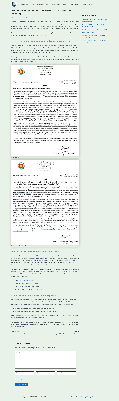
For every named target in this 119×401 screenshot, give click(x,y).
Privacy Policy (75, 397)
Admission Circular (87, 4)
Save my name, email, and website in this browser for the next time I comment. (37, 379)
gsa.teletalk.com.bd (23, 280)
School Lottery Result (27, 4)
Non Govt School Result (58, 4)
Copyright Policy (86, 397)
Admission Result (74, 4)
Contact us (95, 397)
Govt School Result (42, 4)
